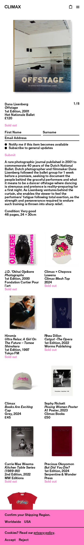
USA (27, 521)
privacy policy (44, 532)
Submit (10, 155)
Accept (10, 540)
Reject (24, 540)
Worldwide (13, 521)
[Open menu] (77, 7)
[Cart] (70, 7)
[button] (21, 56)
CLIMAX (12, 6)
